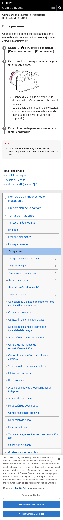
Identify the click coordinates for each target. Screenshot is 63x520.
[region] (31, 487)
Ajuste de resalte (15, 180)
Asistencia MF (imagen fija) (21, 184)
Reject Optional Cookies (31, 504)
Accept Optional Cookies (31, 514)
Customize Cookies (31, 495)
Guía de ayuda (12, 7)
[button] (60, 8)
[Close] (59, 459)
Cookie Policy (22, 488)
